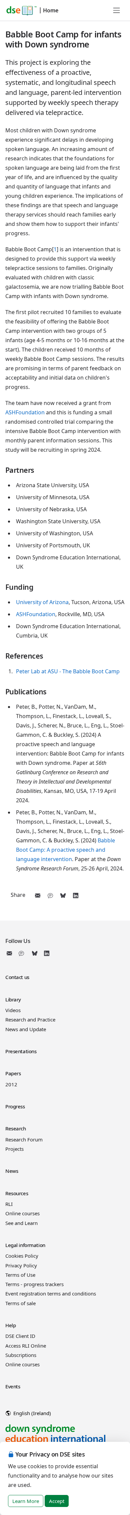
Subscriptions (20, 1355)
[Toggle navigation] (116, 10)
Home (50, 10)
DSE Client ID (20, 1336)
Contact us (17, 977)
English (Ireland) (31, 1413)
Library (13, 999)
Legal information (25, 1245)
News (11, 1170)
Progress (15, 1106)
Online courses (22, 1213)
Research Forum (24, 1139)
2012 (11, 1084)
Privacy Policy (21, 1265)
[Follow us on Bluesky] (34, 953)
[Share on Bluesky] (63, 895)
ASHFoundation (25, 412)
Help (10, 1325)
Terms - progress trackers (34, 1284)
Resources (16, 1193)
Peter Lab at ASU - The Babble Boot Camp (68, 671)
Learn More (25, 1501)
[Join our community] (22, 953)
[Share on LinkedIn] (75, 895)
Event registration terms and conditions (50, 1293)
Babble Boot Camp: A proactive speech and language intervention (65, 850)
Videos (13, 1010)
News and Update (25, 1029)
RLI (9, 1204)
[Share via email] (37, 895)
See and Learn (21, 1223)
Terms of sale (20, 1303)
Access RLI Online (25, 1345)
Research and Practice (30, 1019)
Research (15, 1128)
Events (12, 1386)
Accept (56, 1501)
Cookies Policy (21, 1255)
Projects (14, 1148)
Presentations (20, 1051)
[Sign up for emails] (10, 953)
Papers (13, 1073)
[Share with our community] (50, 895)
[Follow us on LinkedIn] (46, 953)
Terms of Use (20, 1274)
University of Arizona (42, 602)
